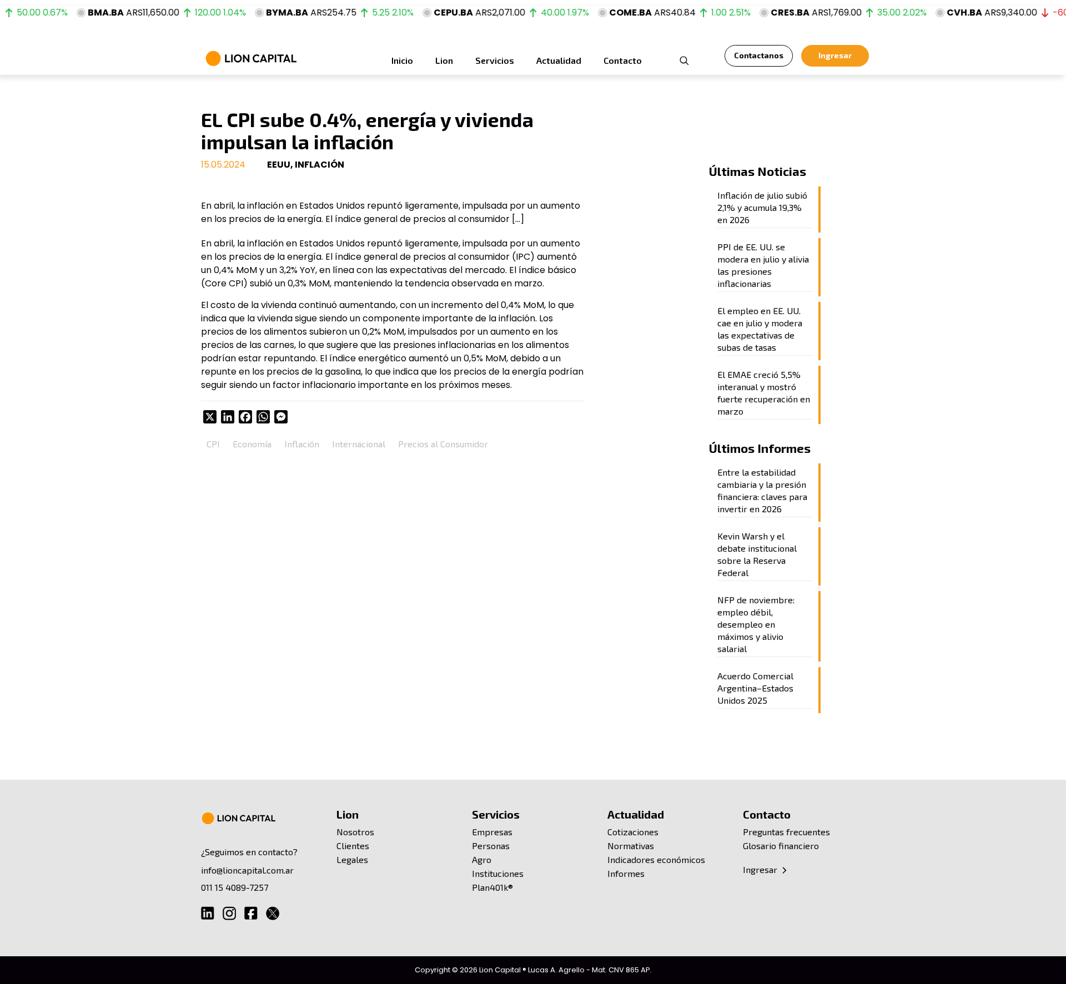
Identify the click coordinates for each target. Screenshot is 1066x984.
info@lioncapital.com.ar (247, 870)
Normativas (630, 845)
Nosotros (355, 831)
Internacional (358, 443)
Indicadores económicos (656, 859)
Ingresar (761, 869)
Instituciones (498, 873)
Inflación (301, 443)
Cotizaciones (632, 831)
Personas (491, 845)
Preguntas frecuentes (786, 831)
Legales (352, 859)
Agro (481, 859)
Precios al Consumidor (443, 443)
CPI (213, 443)
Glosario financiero (781, 845)
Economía (252, 443)
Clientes (352, 845)
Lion (347, 814)
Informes (626, 873)
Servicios (496, 814)
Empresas (492, 831)
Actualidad (635, 814)
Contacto (767, 814)
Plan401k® (492, 887)
